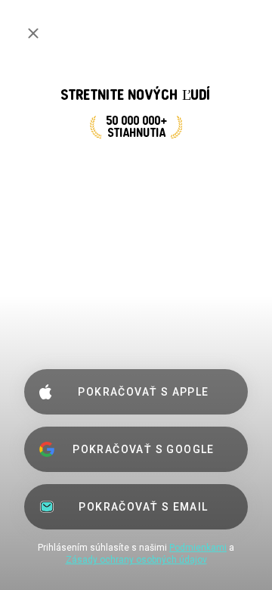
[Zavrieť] (33, 33)
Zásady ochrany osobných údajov (136, 559)
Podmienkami (198, 547)
